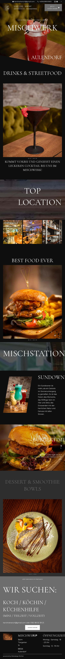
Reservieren (32, 627)
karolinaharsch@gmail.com (24, 1)
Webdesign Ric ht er (17, 656)
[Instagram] (55, 1)
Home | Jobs (18, 6)
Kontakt (28, 6)
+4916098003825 (45, 1)
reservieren (29, 579)
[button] (28, 158)
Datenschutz (19, 9)
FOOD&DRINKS (31, 9)
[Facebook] (57, 1)
